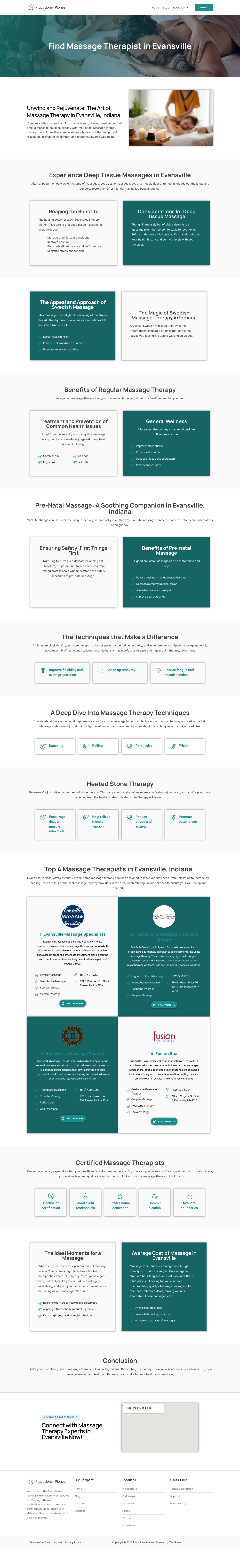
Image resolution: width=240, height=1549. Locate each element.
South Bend (129, 1525)
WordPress (175, 1542)
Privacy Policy (178, 1503)
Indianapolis (129, 1488)
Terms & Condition (181, 1488)
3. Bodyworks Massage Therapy (72, 1053)
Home (155, 7)
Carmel (126, 1518)
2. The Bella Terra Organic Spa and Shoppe (164, 937)
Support (175, 1496)
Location (179, 7)
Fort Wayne (129, 1496)
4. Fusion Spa (164, 1053)
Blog (166, 7)
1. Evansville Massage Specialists (73, 934)
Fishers (126, 1510)
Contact (204, 7)
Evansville (128, 1503)
